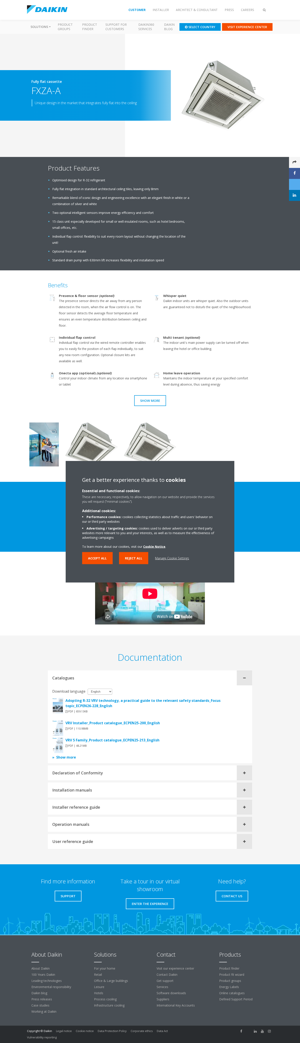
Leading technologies (46, 981)
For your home (104, 968)
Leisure (99, 987)
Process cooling (105, 999)
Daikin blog (169, 26)
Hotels (98, 993)
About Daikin (40, 968)
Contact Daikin (167, 974)
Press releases (41, 999)
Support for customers (116, 26)
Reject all (133, 558)
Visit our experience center (175, 968)
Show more (150, 400)
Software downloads (171, 993)
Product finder (89, 26)
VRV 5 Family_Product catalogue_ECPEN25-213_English (112, 740)
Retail (98, 974)
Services (162, 987)
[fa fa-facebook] (241, 1031)
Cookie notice (85, 1031)
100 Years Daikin (43, 974)
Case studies (40, 1005)
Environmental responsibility (51, 987)
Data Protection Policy (112, 1031)
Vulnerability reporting (42, 1037)
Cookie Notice (154, 546)
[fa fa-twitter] (248, 1031)
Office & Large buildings (111, 981)
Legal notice (64, 1031)
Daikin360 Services (146, 26)
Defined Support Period (236, 999)
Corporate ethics (142, 1031)
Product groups (65, 26)
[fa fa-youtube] (262, 1031)
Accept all (97, 558)
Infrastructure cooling (109, 1005)
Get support (165, 981)
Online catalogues (232, 993)
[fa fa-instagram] (269, 1031)
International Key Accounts (176, 1005)
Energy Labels (229, 987)
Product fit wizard (231, 974)
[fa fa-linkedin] (255, 1031)
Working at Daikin (43, 1011)
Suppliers (163, 999)
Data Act (162, 1031)
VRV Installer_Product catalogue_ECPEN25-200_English (112, 723)
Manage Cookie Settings (172, 558)
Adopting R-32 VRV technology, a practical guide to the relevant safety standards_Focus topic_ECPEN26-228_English (142, 703)
